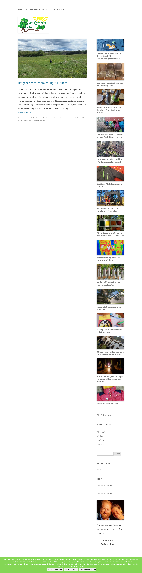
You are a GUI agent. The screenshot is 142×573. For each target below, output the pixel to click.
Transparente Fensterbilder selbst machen (110, 330)
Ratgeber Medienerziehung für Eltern (42, 83)
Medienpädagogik (29, 120)
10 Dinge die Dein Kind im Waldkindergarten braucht (109, 160)
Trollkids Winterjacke (107, 403)
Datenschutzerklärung (88, 570)
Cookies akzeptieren (55, 570)
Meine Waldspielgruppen (32, 9)
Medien (56, 118)
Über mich (58, 9)
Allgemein (50, 118)
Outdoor (100, 440)
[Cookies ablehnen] (139, 565)
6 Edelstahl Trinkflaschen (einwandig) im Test (109, 283)
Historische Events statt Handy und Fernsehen (108, 209)
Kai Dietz (43, 118)
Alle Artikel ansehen (106, 415)
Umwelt (100, 444)
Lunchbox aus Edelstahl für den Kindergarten (110, 84)
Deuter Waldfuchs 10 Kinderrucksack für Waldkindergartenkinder (109, 56)
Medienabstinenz (77, 118)
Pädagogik (37, 120)
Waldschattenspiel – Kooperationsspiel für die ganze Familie (110, 379)
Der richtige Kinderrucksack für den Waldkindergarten (110, 135)
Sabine (115, 525)
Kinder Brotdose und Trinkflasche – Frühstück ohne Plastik (110, 110)
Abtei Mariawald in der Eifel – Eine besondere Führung (110, 353)
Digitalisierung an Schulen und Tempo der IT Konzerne (110, 234)
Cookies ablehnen (71, 570)
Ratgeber (42, 120)
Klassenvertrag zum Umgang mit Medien (109, 258)
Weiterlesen (24, 112)
